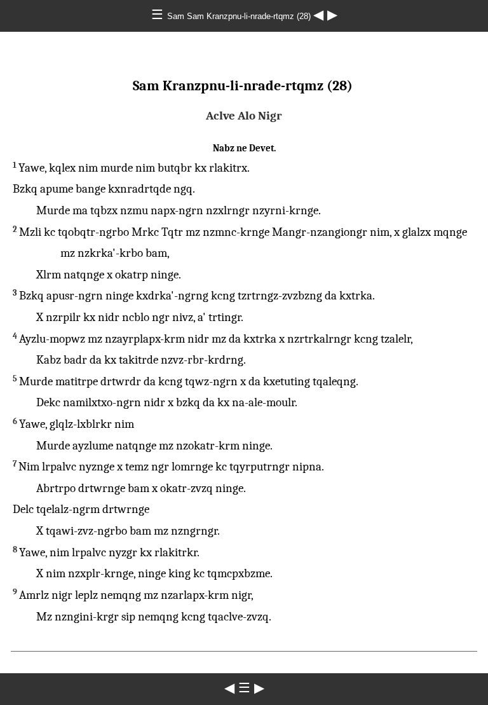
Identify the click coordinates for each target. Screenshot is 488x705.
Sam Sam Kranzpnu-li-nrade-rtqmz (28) (240, 16)
